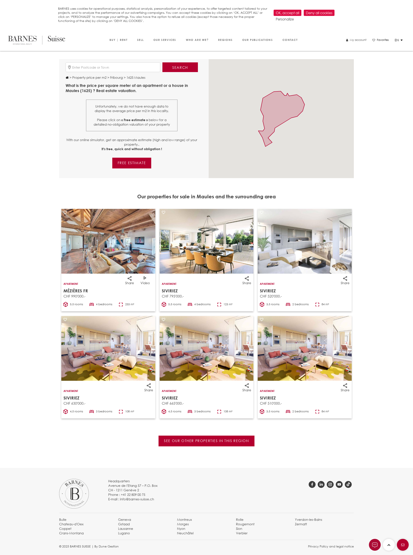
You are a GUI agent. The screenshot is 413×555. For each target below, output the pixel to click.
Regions (225, 40)
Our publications (257, 40)
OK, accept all (287, 13)
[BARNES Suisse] (36, 40)
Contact (289, 40)
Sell (140, 40)
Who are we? (197, 40)
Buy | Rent (118, 40)
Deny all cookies (319, 13)
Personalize (285, 19)
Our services (164, 40)
